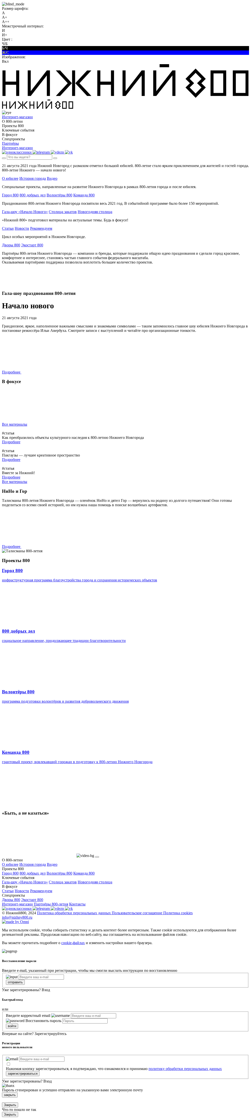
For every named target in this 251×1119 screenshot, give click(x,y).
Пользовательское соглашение (137, 913)
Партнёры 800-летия (51, 904)
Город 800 (10, 195)
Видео (52, 178)
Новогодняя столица (95, 212)
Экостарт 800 (32, 245)
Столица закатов (63, 212)
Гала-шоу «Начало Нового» (25, 212)
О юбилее (10, 178)
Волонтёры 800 (59, 195)
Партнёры (10, 143)
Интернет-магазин (17, 904)
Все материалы (14, 424)
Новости (22, 228)
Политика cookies (178, 913)
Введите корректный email (28, 1015)
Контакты (77, 904)
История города (32, 178)
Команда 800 (84, 195)
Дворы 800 (11, 245)
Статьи (8, 228)
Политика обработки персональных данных (74, 913)
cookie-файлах (73, 943)
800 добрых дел (33, 195)
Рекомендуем (41, 228)
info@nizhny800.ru (17, 917)
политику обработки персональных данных (185, 1069)
